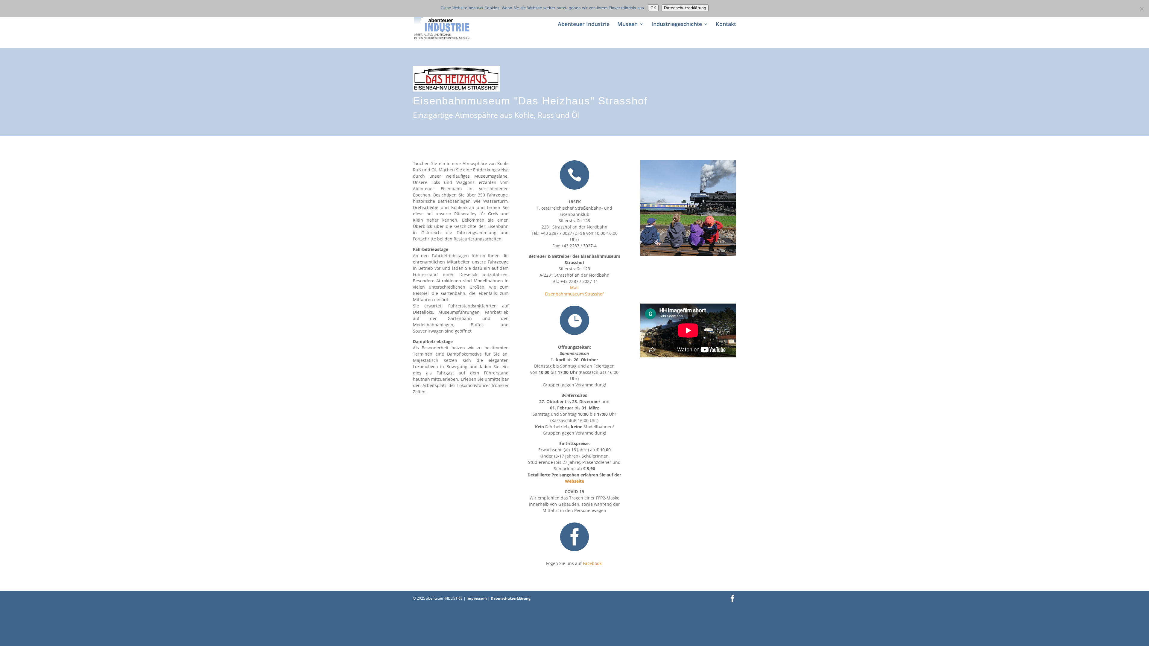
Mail (574, 287)
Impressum (477, 598)
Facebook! (592, 563)
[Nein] (1142, 9)
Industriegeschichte (676, 25)
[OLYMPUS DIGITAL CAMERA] (688, 256)
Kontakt (726, 25)
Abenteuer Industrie (584, 25)
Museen (627, 25)
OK (653, 7)
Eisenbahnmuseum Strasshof (574, 294)
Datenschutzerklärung (511, 598)
